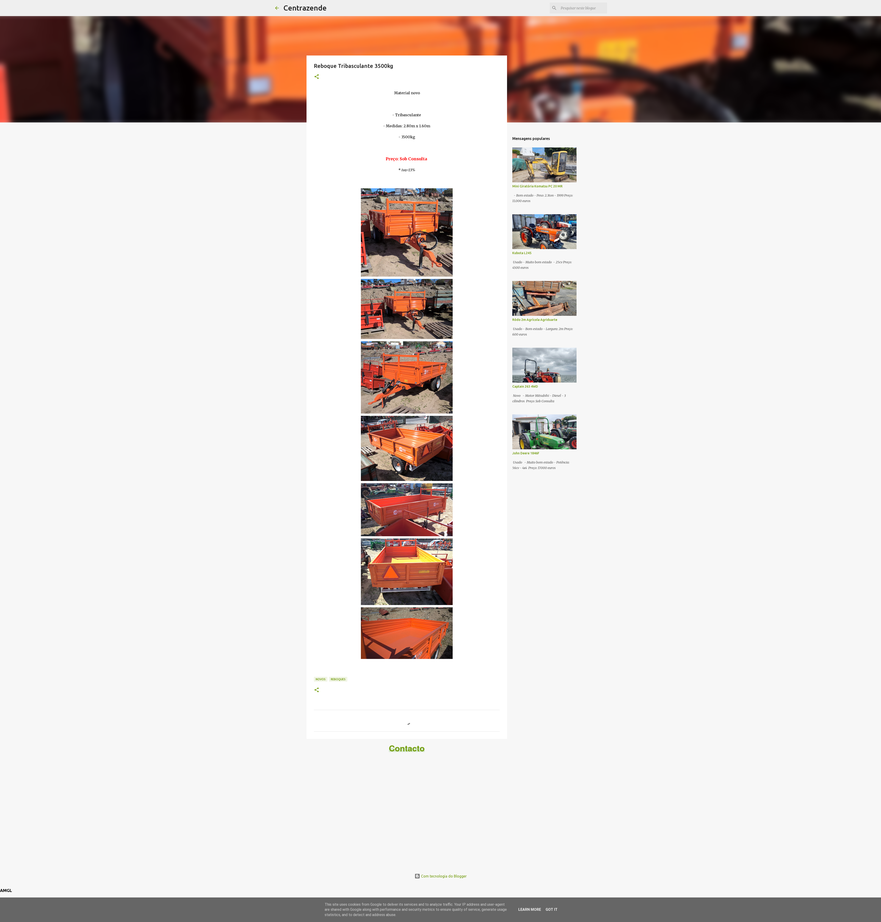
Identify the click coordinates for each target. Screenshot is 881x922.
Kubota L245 (521, 253)
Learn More (529, 909)
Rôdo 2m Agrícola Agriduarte (534, 320)
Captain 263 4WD (525, 386)
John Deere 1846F (525, 453)
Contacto (407, 748)
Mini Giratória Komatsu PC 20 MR (537, 186)
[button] (316, 77)
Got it (552, 909)
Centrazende (305, 8)
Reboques (338, 679)
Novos (321, 679)
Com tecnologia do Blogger (443, 876)
